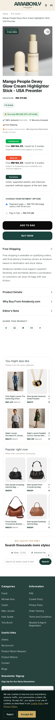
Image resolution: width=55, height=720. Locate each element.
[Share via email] (31, 328)
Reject (10, 714)
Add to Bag (27, 225)
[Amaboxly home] (27, 5)
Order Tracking (36, 610)
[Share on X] (23, 328)
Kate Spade (7, 616)
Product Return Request (13, 651)
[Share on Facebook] (6, 328)
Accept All (27, 714)
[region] (27, 552)
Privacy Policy (36, 605)
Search (45, 561)
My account (7, 645)
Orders (4, 639)
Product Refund (9, 657)
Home (5, 14)
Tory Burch (7, 622)
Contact (5, 663)
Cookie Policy (36, 599)
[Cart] (46, 5)
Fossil (4, 593)
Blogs (4, 668)
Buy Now (27, 235)
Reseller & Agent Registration (37, 624)
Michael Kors (8, 599)
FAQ (31, 593)
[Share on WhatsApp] (14, 328)
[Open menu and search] (51, 5)
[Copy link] (40, 328)
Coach (4, 605)
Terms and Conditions (40, 616)
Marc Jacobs (8, 610)
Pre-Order (16, 14)
